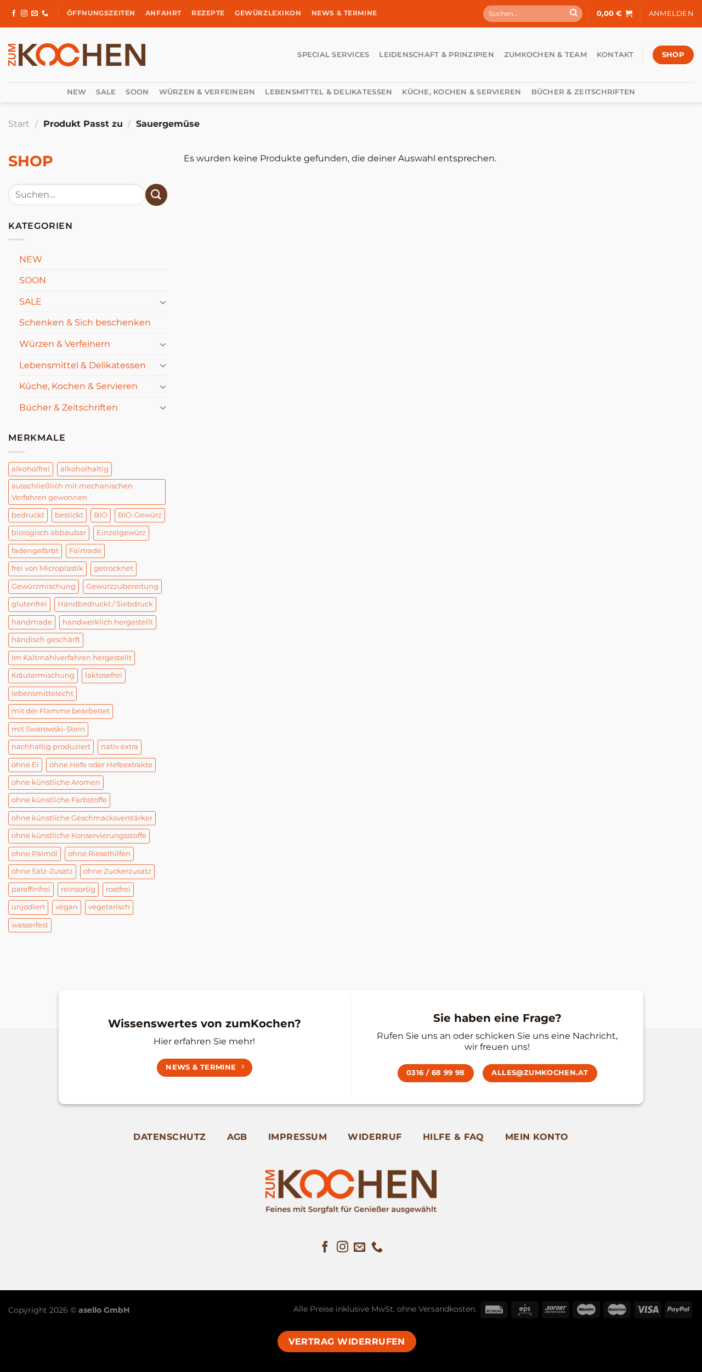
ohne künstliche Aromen (56, 782)
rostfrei (118, 889)
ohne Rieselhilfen (99, 854)
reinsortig (78, 889)
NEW (77, 92)
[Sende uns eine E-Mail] (34, 14)
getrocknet (113, 568)
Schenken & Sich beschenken (85, 322)
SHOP (30, 161)
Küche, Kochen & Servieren (461, 92)
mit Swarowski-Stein (48, 729)
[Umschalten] (162, 301)
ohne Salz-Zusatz (42, 871)
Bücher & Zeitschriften (583, 92)
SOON (137, 92)
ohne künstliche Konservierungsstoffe (79, 835)
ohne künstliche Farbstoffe (59, 800)
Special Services (333, 54)
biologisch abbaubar (49, 532)
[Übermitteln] (573, 13)
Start (19, 124)
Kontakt (615, 54)
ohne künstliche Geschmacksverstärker (82, 818)
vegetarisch (109, 907)
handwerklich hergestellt (108, 622)
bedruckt (28, 515)
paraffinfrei (31, 889)
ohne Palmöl (35, 854)
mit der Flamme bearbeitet (61, 711)
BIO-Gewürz (140, 515)
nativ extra (119, 747)
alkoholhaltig (84, 469)
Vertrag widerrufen (346, 1341)
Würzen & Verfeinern (207, 92)
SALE (106, 92)
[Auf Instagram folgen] (24, 14)
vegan (66, 907)
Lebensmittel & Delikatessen (328, 92)
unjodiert (28, 907)
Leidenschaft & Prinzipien (436, 54)
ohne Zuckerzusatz (117, 871)
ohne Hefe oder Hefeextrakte (100, 765)
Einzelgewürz (121, 532)
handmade (32, 622)
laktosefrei (103, 675)
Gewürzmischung (44, 586)
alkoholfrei (31, 469)
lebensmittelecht (42, 693)
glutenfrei (29, 604)
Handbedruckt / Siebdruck (105, 604)
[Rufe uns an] (45, 14)
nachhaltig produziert (51, 747)
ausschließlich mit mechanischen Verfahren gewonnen (72, 491)
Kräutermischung (43, 675)
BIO (100, 515)
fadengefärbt (35, 551)
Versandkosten (446, 1309)
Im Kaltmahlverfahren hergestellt (72, 658)
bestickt (69, 515)
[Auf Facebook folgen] (13, 14)
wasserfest (30, 925)
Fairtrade (85, 551)
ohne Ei (25, 765)
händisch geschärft (46, 640)
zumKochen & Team (545, 54)
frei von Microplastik (47, 568)
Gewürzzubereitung (122, 586)
